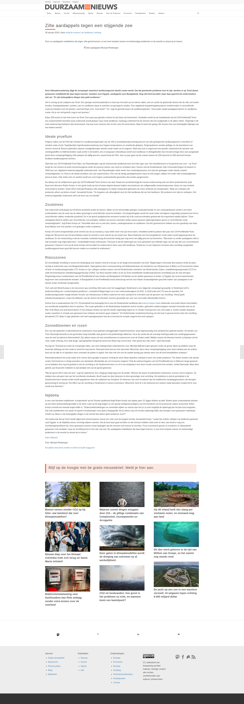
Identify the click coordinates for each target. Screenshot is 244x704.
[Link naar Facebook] (98, 634)
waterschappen (149, 303)
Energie (116, 658)
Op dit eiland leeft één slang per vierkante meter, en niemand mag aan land (174, 513)
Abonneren (53, 662)
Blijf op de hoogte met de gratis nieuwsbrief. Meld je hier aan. (101, 468)
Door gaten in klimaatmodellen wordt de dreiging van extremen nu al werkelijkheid (122, 557)
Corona (116, 682)
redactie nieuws (73, 32)
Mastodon (52, 674)
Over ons (56, 2)
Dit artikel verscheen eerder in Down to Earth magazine (70, 448)
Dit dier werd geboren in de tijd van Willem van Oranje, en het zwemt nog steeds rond (175, 553)
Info (82, 670)
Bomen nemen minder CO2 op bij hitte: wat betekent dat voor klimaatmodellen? (65, 513)
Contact (75, 2)
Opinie (84, 666)
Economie (117, 662)
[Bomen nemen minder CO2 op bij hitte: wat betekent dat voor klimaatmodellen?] (67, 494)
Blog (50, 670)
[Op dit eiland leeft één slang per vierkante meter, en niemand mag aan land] (176, 494)
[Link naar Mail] (178, 634)
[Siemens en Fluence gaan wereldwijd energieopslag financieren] (2, 352)
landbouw (88, 32)
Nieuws (84, 658)
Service (48, 2)
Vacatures (66, 2)
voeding (97, 32)
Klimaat (116, 666)
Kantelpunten (119, 678)
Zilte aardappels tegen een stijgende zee (89, 25)
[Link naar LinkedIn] (138, 634)
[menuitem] (48, 2)
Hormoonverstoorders (123, 674)
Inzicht (84, 662)
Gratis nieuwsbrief (56, 658)
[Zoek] (197, 13)
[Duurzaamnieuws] (81, 7)
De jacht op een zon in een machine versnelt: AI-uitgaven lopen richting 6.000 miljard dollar (175, 593)
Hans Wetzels (51, 437)
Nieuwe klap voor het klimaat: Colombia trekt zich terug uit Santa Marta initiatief (66, 558)
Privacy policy (54, 666)
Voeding (117, 670)
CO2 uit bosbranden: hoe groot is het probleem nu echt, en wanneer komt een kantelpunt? (120, 597)
